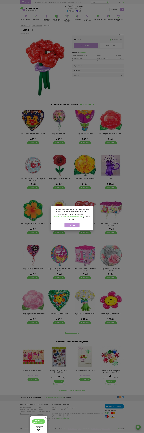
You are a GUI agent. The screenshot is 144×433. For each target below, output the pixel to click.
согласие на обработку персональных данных (69, 216)
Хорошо (72, 225)
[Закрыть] (45, 418)
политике (68, 213)
